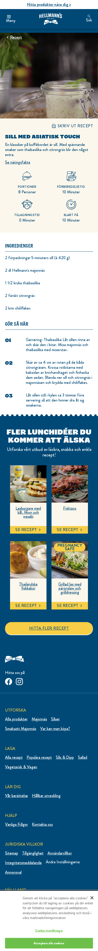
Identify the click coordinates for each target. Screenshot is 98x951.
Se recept (26, 530)
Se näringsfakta (17, 162)
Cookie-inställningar (49, 930)
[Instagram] (19, 680)
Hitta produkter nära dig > (49, 4)
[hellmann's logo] (50, 19)
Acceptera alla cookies (49, 943)
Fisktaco (69, 508)
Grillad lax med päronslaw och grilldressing (69, 588)
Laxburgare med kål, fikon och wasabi (28, 512)
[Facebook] (8, 680)
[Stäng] (91, 897)
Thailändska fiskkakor (28, 586)
